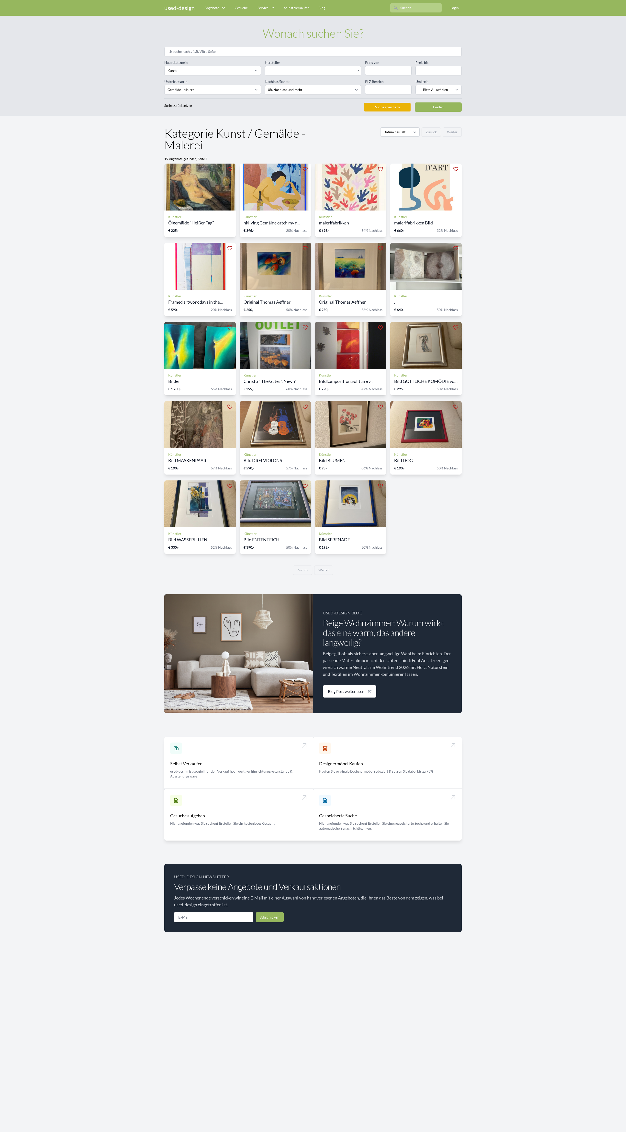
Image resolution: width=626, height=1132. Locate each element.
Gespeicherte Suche (338, 815)
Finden (438, 107)
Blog (321, 8)
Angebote (211, 8)
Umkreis (421, 81)
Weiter (452, 132)
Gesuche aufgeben (187, 815)
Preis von (372, 62)
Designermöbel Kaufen (341, 763)
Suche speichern (387, 107)
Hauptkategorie (176, 62)
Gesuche (241, 8)
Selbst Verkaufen (297, 8)
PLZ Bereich (374, 81)
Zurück (431, 132)
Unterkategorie (175, 81)
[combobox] (311, 71)
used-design (179, 7)
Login (454, 8)
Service (262, 8)
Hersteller (272, 62)
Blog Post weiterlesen (346, 691)
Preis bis (421, 62)
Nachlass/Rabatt (277, 81)
